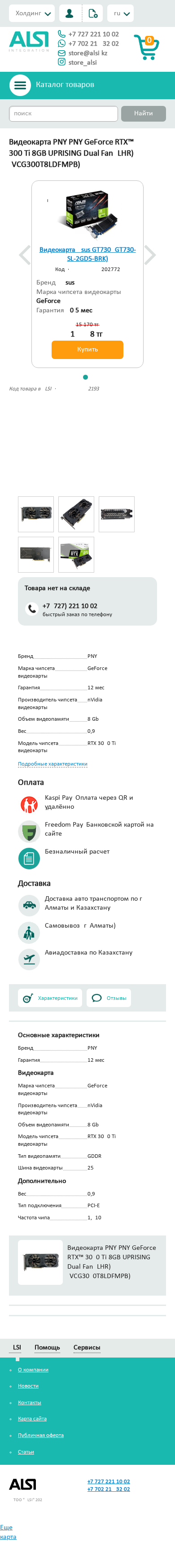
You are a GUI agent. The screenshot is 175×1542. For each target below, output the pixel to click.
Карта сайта (32, 1419)
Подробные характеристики (53, 764)
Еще (6, 1527)
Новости (28, 1386)
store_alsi (83, 62)
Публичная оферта (41, 1435)
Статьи (26, 1452)
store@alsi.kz (88, 53)
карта (8, 1537)
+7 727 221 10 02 (94, 34)
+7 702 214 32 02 (94, 44)
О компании (33, 1370)
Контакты (29, 1403)
